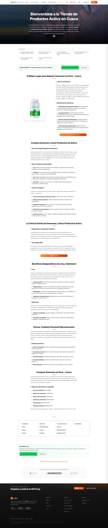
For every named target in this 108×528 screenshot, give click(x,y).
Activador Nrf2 (67, 503)
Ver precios (84, 67)
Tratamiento (43, 2)
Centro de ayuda (52, 2)
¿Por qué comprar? (68, 508)
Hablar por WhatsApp (91, 488)
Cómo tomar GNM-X (68, 505)
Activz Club (52, 196)
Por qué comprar (35, 2)
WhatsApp (84, 503)
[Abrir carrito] (79, 2)
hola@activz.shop (86, 500)
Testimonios (66, 511)
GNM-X (48, 500)
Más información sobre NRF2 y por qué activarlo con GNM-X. (54, 461)
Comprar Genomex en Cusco (73, 134)
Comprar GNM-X (79, 488)
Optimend (48, 505)
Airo (47, 508)
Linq (47, 503)
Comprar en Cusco (54, 255)
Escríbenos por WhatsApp (71, 67)
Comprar (27, 2)
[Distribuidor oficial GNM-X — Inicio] (17, 2)
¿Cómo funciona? (68, 500)
